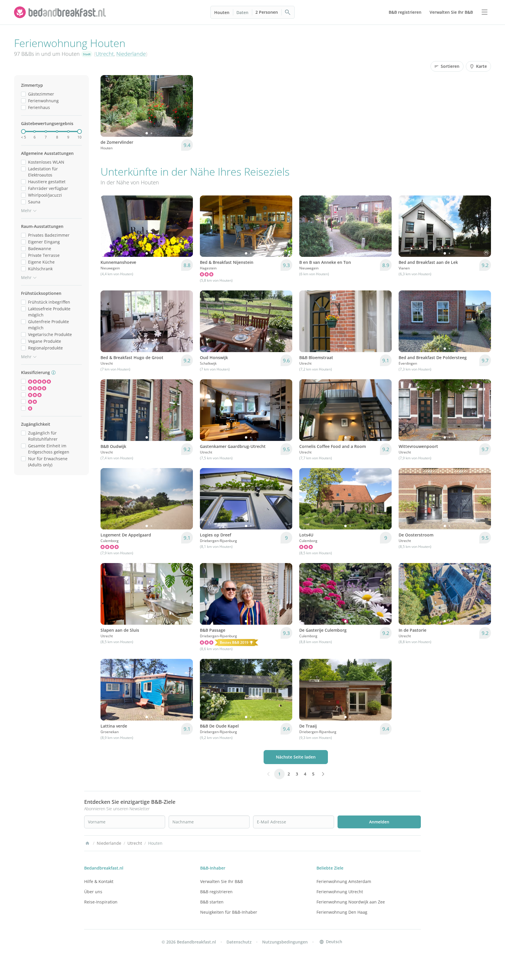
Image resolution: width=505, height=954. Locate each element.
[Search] (287, 12)
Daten (242, 12)
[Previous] (108, 106)
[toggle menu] (484, 12)
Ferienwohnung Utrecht (340, 891)
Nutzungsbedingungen (285, 942)
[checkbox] (23, 94)
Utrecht (105, 53)
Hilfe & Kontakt (98, 881)
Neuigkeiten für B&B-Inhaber (228, 912)
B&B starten (212, 902)
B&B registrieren (216, 891)
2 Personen (266, 12)
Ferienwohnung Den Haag (342, 912)
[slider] (23, 131)
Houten (221, 12)
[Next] (184, 106)
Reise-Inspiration (100, 902)
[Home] (87, 843)
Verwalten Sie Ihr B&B (221, 881)
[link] (61, 12)
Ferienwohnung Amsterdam (344, 881)
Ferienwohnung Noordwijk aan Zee (351, 902)
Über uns (93, 891)
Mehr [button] (26, 210)
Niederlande (131, 53)
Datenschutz (239, 942)
